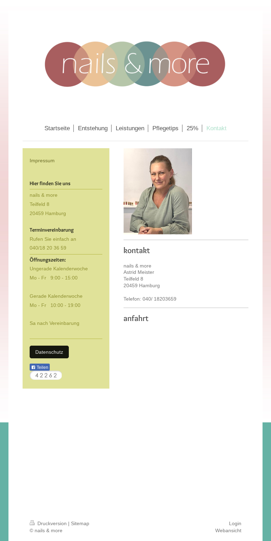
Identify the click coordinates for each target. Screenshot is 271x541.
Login (235, 523)
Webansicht (228, 530)
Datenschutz (49, 352)
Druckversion (52, 523)
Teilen (42, 367)
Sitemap (80, 523)
